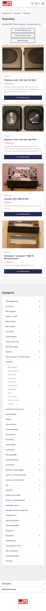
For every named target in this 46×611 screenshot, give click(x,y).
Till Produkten (23, 98)
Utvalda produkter (23, 30)
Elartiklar (17, 13)
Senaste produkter (23, 35)
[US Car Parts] (7, 3)
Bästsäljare (23, 41)
